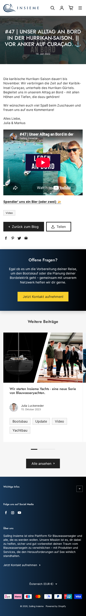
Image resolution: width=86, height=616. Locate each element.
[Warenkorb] (70, 7)
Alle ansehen (41, 463)
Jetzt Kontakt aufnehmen (20, 565)
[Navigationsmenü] (80, 8)
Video (9, 213)
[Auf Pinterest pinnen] (12, 238)
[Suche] (52, 7)
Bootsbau (20, 421)
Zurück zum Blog (25, 227)
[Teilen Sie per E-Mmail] (26, 238)
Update (41, 421)
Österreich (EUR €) (41, 584)
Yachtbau (20, 430)
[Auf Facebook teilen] (6, 238)
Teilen (61, 227)
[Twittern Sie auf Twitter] (19, 238)
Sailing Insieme (36, 606)
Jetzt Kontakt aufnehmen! (43, 297)
